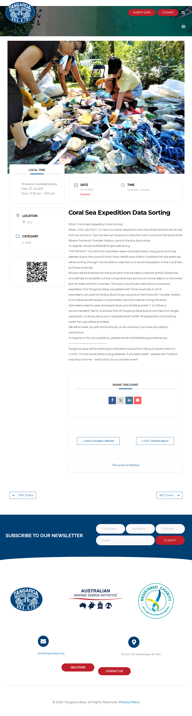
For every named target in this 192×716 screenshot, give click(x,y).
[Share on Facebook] (112, 400)
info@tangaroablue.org (50, 653)
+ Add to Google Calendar (98, 441)
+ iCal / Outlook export (155, 441)
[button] (183, 12)
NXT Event (166, 495)
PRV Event (26, 495)
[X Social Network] (120, 400)
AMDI (28, 243)
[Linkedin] (129, 400)
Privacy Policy (129, 702)
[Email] (137, 400)
